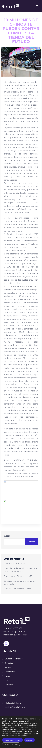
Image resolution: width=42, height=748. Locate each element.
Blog (7, 680)
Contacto (9, 685)
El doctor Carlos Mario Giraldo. (18, 589)
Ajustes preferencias (11, 744)
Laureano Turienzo (14, 659)
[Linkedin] (6, 643)
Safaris (8, 667)
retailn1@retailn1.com (15, 707)
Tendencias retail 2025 (14, 564)
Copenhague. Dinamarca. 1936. (18, 576)
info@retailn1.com (13, 703)
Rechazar (29, 740)
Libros (7, 676)
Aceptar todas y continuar (13, 740)
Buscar (7, 536)
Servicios (9, 663)
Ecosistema (10, 672)
